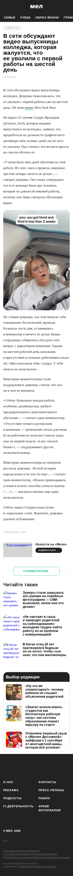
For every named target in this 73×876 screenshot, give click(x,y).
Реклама (11, 790)
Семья (9, 17)
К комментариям (35, 571)
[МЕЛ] (36, 6)
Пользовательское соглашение (21, 850)
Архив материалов (50, 808)
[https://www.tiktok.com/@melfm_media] (43, 766)
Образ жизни (47, 17)
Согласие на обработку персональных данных (30, 854)
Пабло (44, 798)
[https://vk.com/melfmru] (31, 766)
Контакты (47, 782)
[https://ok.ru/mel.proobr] (67, 766)
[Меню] (67, 7)
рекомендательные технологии (38, 866)
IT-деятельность (18, 806)
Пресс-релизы (51, 790)
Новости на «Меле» (51, 544)
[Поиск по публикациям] (6, 7)
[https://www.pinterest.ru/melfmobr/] (55, 766)
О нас (8, 782)
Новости (12, 28)
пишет (29, 108)
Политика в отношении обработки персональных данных (36, 857)
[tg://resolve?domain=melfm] (7, 766)
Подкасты (12, 798)
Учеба (25, 17)
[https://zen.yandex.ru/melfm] (19, 766)
